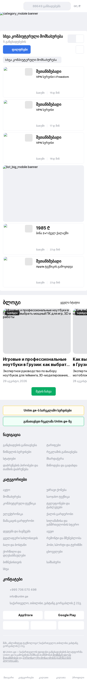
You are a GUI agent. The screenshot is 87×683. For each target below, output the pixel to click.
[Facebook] (16, 625)
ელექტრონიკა (13, 514)
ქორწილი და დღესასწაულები (14, 553)
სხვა (6, 569)
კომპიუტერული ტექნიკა (19, 503)
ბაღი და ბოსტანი (14, 544)
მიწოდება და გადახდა (61, 465)
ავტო (6, 490)
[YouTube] (44, 625)
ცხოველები (54, 551)
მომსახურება (12, 496)
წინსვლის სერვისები (17, 452)
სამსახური (53, 562)
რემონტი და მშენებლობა (63, 538)
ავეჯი (50, 531)
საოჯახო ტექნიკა (58, 496)
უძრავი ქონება (56, 490)
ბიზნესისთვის (12, 562)
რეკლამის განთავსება (61, 452)
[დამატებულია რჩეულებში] (29, 72)
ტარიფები (53, 445)
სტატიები (9, 458)
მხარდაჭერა (55, 458)
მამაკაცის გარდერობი (18, 520)
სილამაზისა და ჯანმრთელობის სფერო (62, 522)
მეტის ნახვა (44, 391)
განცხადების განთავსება (20, 445)
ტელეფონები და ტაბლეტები (58, 505)
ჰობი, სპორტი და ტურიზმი (64, 544)
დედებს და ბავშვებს (16, 531)
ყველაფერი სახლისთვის (20, 538)
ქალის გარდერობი (59, 514)
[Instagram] (71, 625)
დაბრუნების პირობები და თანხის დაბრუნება (20, 467)
